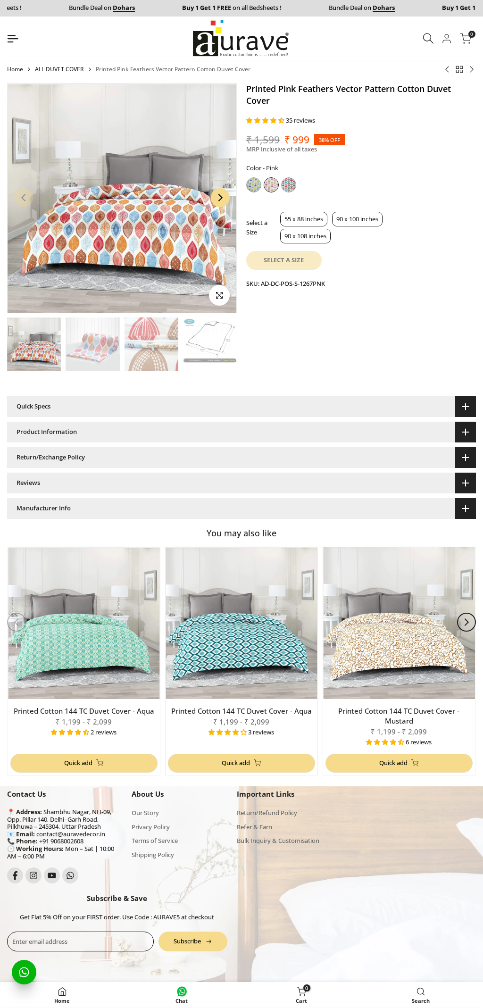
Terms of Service (155, 840)
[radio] (253, 184)
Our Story (145, 812)
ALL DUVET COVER (59, 69)
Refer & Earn (254, 827)
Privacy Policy (151, 827)
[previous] (23, 197)
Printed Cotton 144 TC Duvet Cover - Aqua (84, 711)
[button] (266, 120)
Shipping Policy (153, 854)
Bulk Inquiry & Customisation (278, 840)
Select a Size (256, 227)
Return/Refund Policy (267, 812)
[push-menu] (12, 38)
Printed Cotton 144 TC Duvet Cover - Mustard (398, 715)
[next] (220, 197)
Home (15, 69)
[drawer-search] (428, 38)
